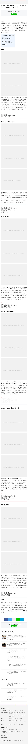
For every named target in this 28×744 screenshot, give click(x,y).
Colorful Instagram (14, 2)
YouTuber (18, 712)
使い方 (2, 720)
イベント (10, 718)
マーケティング (16, 710)
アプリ (10, 720)
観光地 (21, 718)
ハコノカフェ (4, 40)
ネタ (14, 724)
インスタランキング (5, 735)
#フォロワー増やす (12, 731)
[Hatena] (22, 619)
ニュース (10, 724)
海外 (10, 716)
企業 (17, 715)
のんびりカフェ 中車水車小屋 (7, 42)
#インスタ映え (12, 729)
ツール (19, 720)
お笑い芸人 (23, 712)
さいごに (3, 45)
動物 (19, 715)
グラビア (10, 713)
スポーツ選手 (15, 713)
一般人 (14, 715)
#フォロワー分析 (4, 732)
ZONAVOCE (4, 44)
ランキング (18, 724)
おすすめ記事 (3, 710)
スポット (2, 718)
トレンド (10, 710)
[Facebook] (6, 619)
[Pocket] (14, 619)
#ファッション (18, 729)
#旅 (22, 729)
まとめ (22, 724)
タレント (21, 713)
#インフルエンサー (4, 731)
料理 (22, 715)
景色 (17, 718)
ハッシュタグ (20, 721)
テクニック (11, 721)
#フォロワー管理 (20, 731)
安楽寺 (3, 37)
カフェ (14, 718)
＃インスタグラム (12, 712)
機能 (25, 721)
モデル (10, 715)
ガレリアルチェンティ (6, 38)
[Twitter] (10, 619)
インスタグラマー (4, 712)
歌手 (25, 715)
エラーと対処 (15, 720)
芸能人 (13, 716)
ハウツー (15, 721)
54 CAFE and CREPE (6, 41)
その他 (2, 724)
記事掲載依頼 (4, 737)
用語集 (21, 710)
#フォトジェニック (4, 729)
